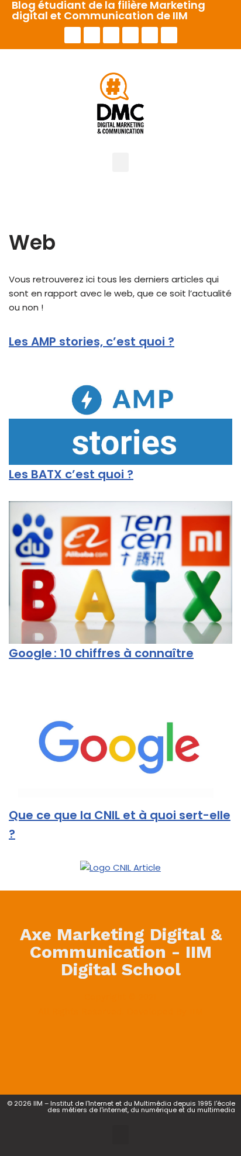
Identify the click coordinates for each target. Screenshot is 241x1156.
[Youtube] (130, 35)
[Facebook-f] (72, 35)
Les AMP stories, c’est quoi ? (91, 341)
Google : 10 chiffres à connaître (101, 653)
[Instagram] (150, 35)
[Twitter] (92, 35)
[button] (120, 162)
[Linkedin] (111, 35)
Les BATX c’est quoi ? (71, 474)
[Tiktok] (169, 35)
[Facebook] (72, 1045)
